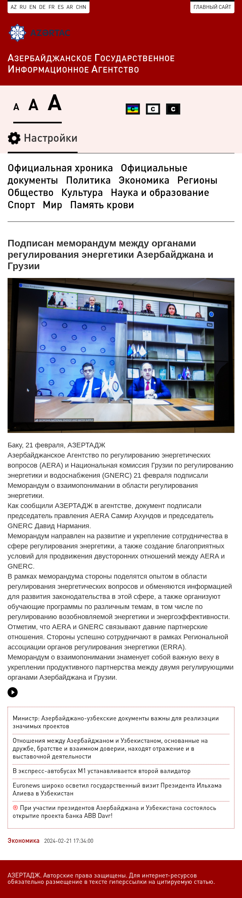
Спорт (21, 206)
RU (23, 7)
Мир (52, 206)
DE (42, 7)
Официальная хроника (60, 169)
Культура (82, 193)
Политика (88, 181)
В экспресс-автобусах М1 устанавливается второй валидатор (102, 771)
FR (52, 7)
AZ (14, 7)
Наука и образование (160, 193)
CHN (81, 7)
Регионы (197, 181)
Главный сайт (212, 7)
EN (32, 7)
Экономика (144, 181)
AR (69, 7)
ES (61, 7)
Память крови (102, 206)
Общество (31, 193)
